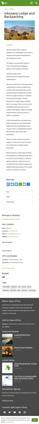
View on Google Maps (8, 268)
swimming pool (32, 290)
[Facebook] (4, 412)
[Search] (36, 3)
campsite (29, 286)
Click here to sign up (7, 400)
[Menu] (31, 3)
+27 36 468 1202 (13, 231)
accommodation (6, 286)
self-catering (24, 290)
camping (24, 286)
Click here (5, 324)
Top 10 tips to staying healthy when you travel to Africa (25, 377)
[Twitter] (9, 412)
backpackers (14, 286)
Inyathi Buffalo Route (22, 335)
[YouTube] (14, 412)
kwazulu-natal (13, 290)
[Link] (4, 3)
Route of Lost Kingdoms (23, 347)
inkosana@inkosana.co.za (13, 233)
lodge (19, 290)
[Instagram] (24, 412)
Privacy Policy (10, 422)
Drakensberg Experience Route (11, 219)
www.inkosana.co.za (13, 236)
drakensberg (6, 290)
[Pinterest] (19, 412)
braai (19, 286)
